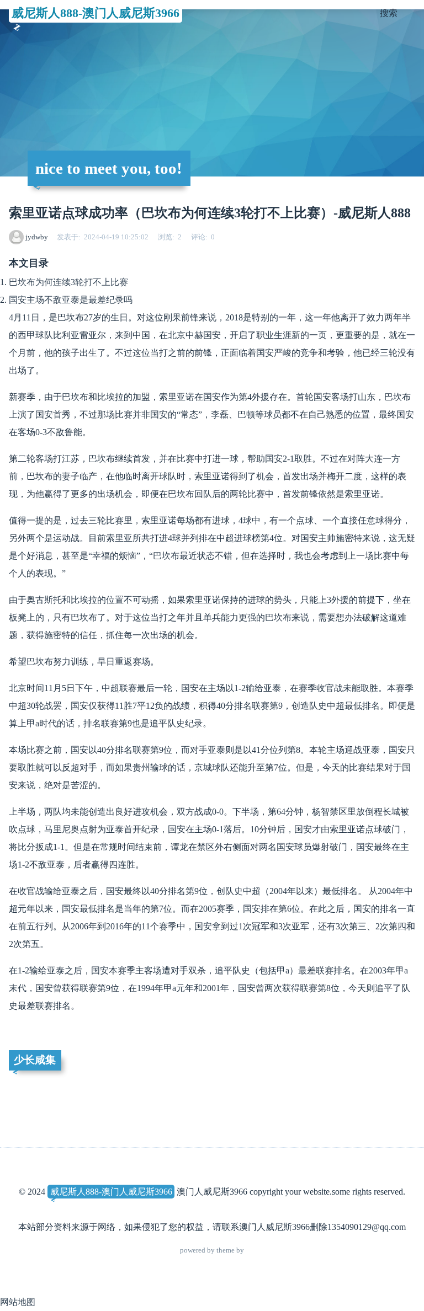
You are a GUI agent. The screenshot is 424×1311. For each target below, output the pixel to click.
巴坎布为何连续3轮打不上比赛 (68, 282)
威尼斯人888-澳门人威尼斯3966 (95, 13)
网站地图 (17, 1302)
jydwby (36, 237)
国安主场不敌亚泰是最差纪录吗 (70, 299)
